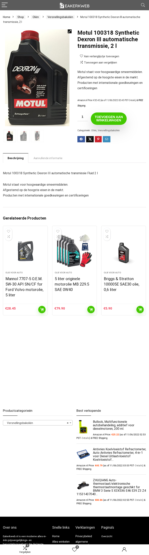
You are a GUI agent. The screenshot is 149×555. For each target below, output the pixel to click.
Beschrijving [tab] (16, 158)
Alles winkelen (61, 541)
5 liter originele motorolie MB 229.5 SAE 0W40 (72, 284)
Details (132, 100)
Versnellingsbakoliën (60, 17)
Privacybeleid (83, 536)
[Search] (143, 5)
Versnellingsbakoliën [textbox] (36, 423)
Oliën (36, 17)
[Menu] (4, 5)
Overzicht (106, 536)
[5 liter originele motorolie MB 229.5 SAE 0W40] (74, 250)
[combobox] (38, 422)
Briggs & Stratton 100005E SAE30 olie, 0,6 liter (121, 284)
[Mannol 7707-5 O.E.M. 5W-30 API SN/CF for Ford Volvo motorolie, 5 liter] (25, 250)
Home (6, 17)
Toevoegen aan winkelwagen (109, 118)
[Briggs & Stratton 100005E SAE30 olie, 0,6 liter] (124, 250)
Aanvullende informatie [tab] (48, 158)
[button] (70, 31)
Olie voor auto (14, 272)
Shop (20, 17)
